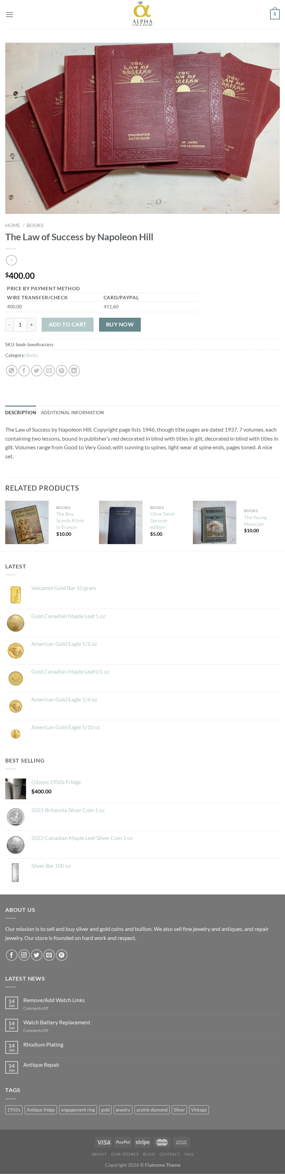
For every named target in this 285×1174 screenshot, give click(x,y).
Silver (179, 1110)
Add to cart (68, 324)
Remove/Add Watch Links (54, 1000)
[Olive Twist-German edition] (120, 522)
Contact (170, 1154)
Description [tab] (20, 412)
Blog (149, 1154)
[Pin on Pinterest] (61, 370)
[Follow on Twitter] (36, 955)
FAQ (189, 1154)
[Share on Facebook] (24, 370)
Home (12, 225)
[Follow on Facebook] (11, 955)
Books (35, 225)
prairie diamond (152, 1110)
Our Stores (124, 1154)
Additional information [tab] (72, 412)
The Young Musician (255, 520)
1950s (14, 1110)
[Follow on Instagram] (24, 955)
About (99, 1154)
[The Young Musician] (214, 522)
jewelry (123, 1110)
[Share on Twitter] (36, 370)
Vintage (199, 1110)
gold (105, 1110)
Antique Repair (41, 1064)
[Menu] (9, 14)
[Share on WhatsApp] (11, 370)
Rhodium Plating (43, 1044)
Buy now (120, 324)
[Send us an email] (49, 955)
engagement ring (78, 1110)
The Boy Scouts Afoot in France (70, 520)
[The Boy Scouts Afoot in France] (27, 522)
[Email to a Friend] (49, 370)
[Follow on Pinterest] (61, 955)
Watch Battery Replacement (56, 1022)
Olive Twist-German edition (163, 520)
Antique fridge (41, 1110)
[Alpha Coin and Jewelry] (142, 14)
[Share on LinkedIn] (74, 370)
